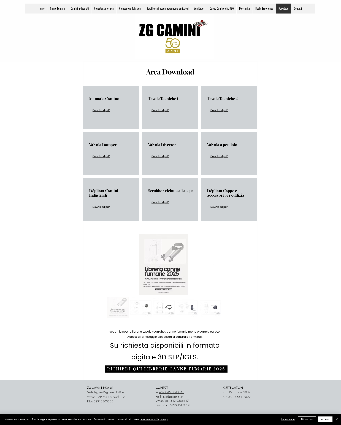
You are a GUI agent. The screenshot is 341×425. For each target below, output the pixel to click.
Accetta (325, 419)
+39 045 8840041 (171, 392)
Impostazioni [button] (288, 419)
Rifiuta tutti (307, 419)
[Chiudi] (337, 419)
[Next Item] (213, 264)
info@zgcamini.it (172, 397)
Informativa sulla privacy (154, 419)
